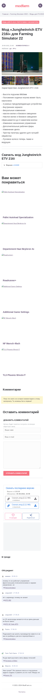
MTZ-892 (8, 600)
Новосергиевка (10, 587)
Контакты (22, 692)
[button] (22, 165)
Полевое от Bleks (11, 661)
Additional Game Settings (16, 312)
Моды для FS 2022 (9, 22)
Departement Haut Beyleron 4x (18, 249)
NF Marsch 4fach (11, 343)
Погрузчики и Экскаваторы (28, 22)
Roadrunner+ (9, 280)
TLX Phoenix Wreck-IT (14, 375)
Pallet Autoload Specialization (18, 217)
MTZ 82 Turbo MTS (11, 624)
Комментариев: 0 (22, 45)
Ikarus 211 (8, 675)
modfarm (22, 6)
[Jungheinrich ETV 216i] (22, 63)
